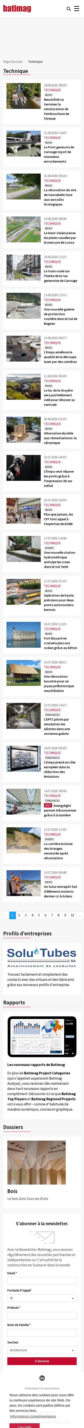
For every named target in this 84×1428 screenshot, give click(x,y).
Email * (12, 1273)
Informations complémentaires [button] (33, 1416)
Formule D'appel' (19, 1290)
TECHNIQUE (52, 90)
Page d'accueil (12, 62)
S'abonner (42, 1361)
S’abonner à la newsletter (42, 1389)
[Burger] (76, 9)
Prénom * (14, 1308)
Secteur (13, 1342)
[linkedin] (42, 1378)
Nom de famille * (19, 1325)
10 (72, 915)
